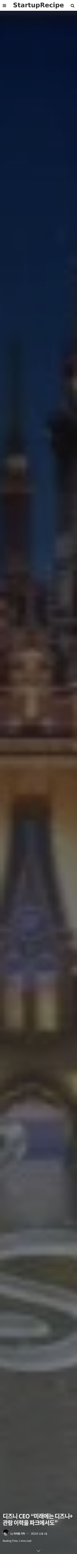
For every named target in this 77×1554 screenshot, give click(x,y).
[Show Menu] (4, 5)
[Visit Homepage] (38, 5)
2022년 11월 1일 (39, 1533)
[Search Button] (72, 5)
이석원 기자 (19, 1533)
